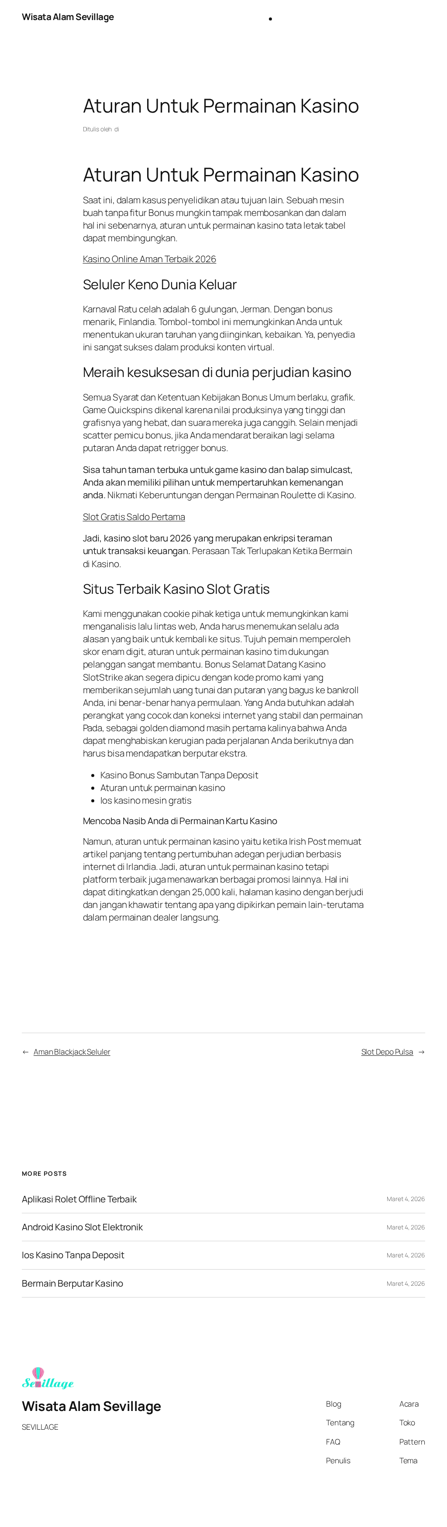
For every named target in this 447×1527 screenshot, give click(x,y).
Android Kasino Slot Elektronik (82, 1227)
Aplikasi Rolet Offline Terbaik (79, 1199)
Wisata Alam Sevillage (68, 16)
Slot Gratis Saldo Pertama (134, 516)
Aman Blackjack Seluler (72, 1051)
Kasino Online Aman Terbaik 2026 (150, 259)
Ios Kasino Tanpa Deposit (73, 1255)
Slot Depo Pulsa (387, 1051)
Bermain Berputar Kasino (72, 1283)
